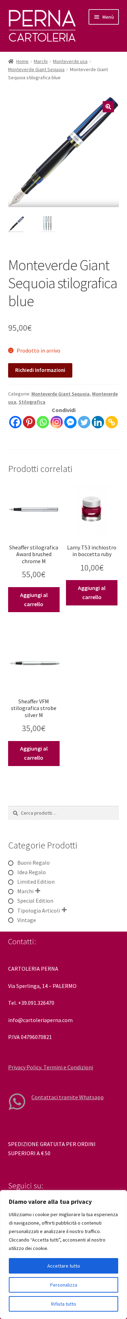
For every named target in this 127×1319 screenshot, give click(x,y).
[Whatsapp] (43, 422)
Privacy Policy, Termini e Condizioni (50, 1067)
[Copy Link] (111, 422)
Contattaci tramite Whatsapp (67, 1097)
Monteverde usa (70, 61)
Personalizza (63, 1285)
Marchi (41, 61)
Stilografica (32, 402)
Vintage (26, 919)
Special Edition (35, 900)
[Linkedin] (98, 422)
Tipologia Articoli (38, 910)
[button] (108, 106)
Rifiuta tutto (63, 1304)
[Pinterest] (29, 422)
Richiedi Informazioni (40, 370)
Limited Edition (36, 881)
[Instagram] (56, 422)
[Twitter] (84, 422)
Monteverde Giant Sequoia (36, 69)
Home (22, 61)
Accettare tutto (63, 1266)
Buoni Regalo (33, 862)
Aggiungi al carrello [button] (34, 599)
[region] (63, 1254)
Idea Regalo (31, 872)
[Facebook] (15, 422)
